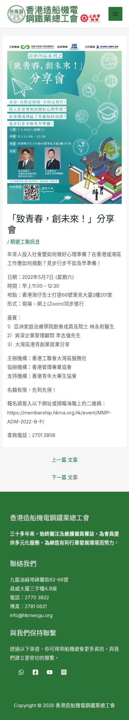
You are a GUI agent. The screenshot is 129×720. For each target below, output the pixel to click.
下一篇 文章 (65, 477)
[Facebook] (35, 672)
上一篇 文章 (65, 460)
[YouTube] (50, 672)
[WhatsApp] (21, 672)
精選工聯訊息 (25, 242)
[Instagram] (64, 672)
